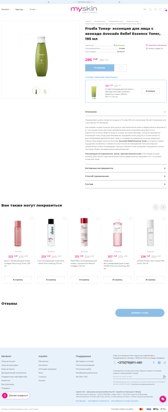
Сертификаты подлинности (98, 401)
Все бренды (81, 401)
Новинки (5, 380)
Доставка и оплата (84, 361)
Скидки (42, 377)
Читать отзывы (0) (155, 49)
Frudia (122, 48)
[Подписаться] (165, 376)
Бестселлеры (7, 384)
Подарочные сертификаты (14, 377)
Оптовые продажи (48, 369)
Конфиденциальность (87, 373)
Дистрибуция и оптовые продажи (124, 401)
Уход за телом (8, 369)
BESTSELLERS (84, 2)
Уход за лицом (8, 361)
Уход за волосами (9, 365)
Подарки (5, 388)
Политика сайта (83, 369)
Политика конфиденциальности (143, 384)
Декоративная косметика (13, 373)
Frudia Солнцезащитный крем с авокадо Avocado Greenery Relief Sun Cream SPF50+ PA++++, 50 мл (119, 93)
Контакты (43, 365)
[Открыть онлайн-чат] (163, 399)
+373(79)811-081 (129, 362)
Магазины (43, 361)
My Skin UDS (82, 377)
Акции (42, 380)
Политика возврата (85, 365)
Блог (41, 373)
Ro (145, 9)
